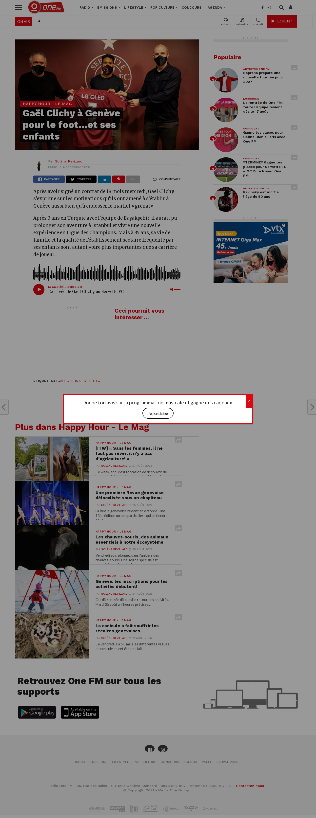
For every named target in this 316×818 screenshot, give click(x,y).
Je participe (158, 413)
